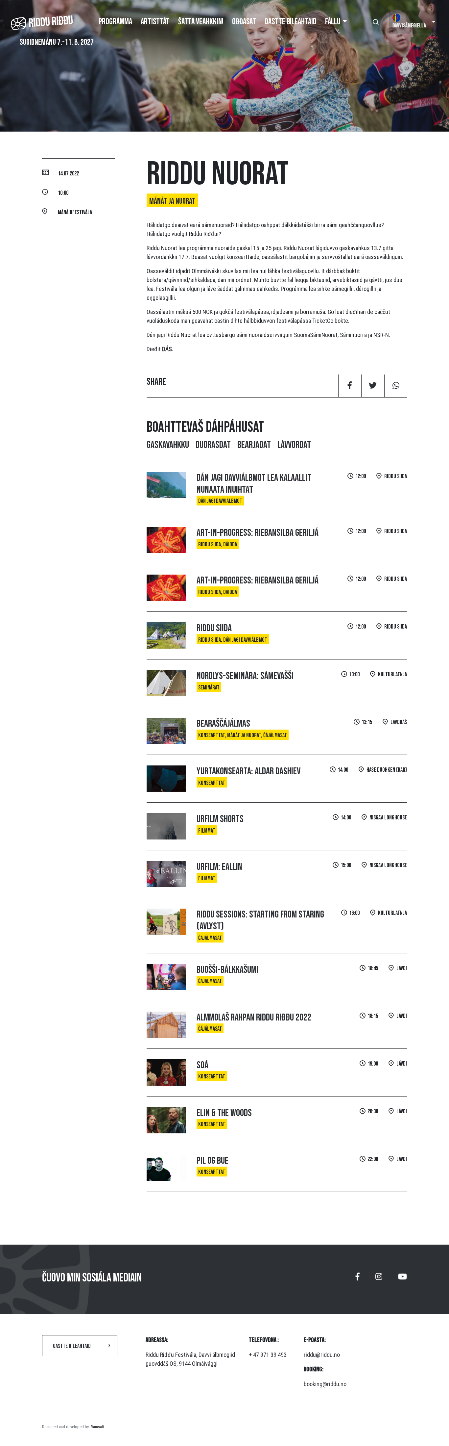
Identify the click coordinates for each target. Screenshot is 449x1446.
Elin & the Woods (224, 1113)
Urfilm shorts (220, 819)
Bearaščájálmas (223, 724)
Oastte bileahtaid (291, 22)
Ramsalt (97, 1426)
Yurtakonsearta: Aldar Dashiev (248, 771)
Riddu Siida (214, 628)
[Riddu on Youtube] (402, 1279)
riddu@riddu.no (322, 1354)
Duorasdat (213, 445)
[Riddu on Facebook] (357, 1279)
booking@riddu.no (325, 1384)
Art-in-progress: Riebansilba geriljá (258, 533)
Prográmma (115, 22)
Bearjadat (254, 445)
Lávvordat (294, 445)
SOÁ (202, 1065)
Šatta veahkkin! (201, 22)
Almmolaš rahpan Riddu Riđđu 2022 (254, 1017)
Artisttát (155, 22)
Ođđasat (244, 22)
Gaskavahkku (168, 445)
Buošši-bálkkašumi (227, 970)
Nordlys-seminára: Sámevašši (245, 676)
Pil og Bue (212, 1161)
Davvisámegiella (409, 25)
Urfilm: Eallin (219, 867)
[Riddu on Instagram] (378, 1279)
